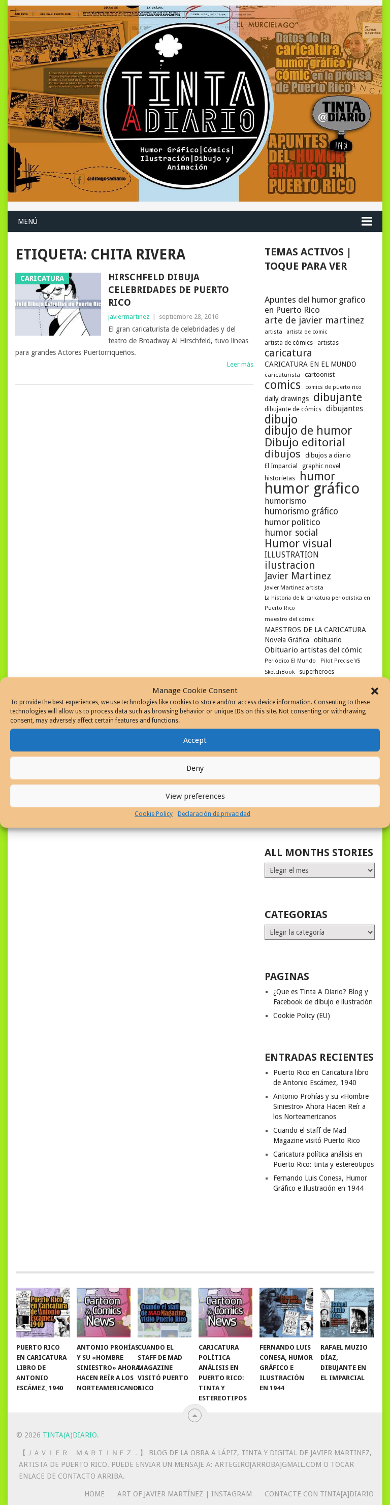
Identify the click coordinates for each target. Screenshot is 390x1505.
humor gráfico (312, 488)
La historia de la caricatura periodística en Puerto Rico (317, 603)
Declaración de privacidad (214, 813)
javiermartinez (128, 316)
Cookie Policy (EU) (301, 1015)
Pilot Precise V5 (340, 661)
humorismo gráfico (301, 511)
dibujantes (344, 408)
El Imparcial (281, 466)
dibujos (283, 454)
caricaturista (282, 374)
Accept (195, 740)
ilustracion (290, 565)
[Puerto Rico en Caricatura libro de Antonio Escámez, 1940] (43, 1312)
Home (94, 1494)
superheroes (316, 671)
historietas (280, 478)
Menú (28, 221)
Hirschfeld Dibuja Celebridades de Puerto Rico (168, 290)
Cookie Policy (154, 813)
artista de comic (307, 332)
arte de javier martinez (314, 320)
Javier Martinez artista (294, 587)
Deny (195, 768)
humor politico (292, 522)
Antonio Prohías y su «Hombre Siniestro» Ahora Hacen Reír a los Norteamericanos (321, 1106)
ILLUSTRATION (292, 555)
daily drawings (287, 399)
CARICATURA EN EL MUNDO (310, 364)
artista (273, 332)
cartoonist (320, 374)
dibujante (337, 397)
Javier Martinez (298, 576)
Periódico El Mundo (290, 661)
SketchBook (280, 672)
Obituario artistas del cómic (313, 650)
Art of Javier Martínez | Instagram (184, 1494)
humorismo (285, 501)
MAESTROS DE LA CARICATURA (315, 630)
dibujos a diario (328, 455)
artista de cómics (289, 342)
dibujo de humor (308, 431)
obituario (328, 640)
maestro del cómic (289, 619)
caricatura (288, 353)
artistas (328, 342)
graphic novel (321, 466)
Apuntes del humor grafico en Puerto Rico (315, 305)
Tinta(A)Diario (70, 1435)
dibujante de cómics (293, 409)
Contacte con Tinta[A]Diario (319, 1494)
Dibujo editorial (305, 442)
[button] (375, 691)
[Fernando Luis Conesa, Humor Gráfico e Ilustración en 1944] (286, 1312)
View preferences (195, 796)
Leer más (240, 364)
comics (283, 385)
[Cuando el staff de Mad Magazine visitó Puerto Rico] (164, 1312)
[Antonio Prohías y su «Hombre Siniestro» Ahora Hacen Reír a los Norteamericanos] (104, 1312)
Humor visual (298, 543)
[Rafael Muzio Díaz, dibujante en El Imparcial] (347, 1312)
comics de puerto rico (333, 387)
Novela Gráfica (287, 640)
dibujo (281, 419)
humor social (291, 533)
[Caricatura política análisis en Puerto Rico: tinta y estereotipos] (225, 1312)
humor (317, 476)
